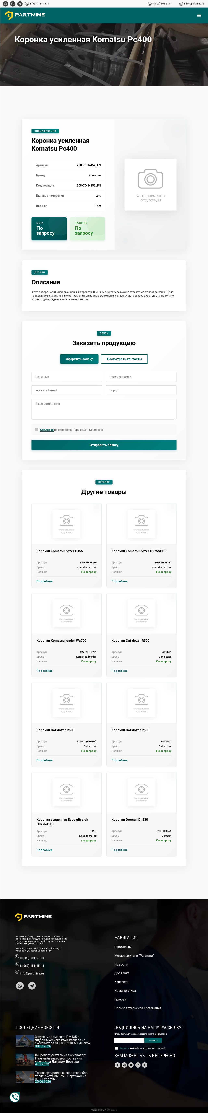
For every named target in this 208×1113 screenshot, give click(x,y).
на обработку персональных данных (71, 429)
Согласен (47, 429)
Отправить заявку (104, 445)
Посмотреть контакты (124, 359)
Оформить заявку (79, 359)
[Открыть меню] (199, 15)
